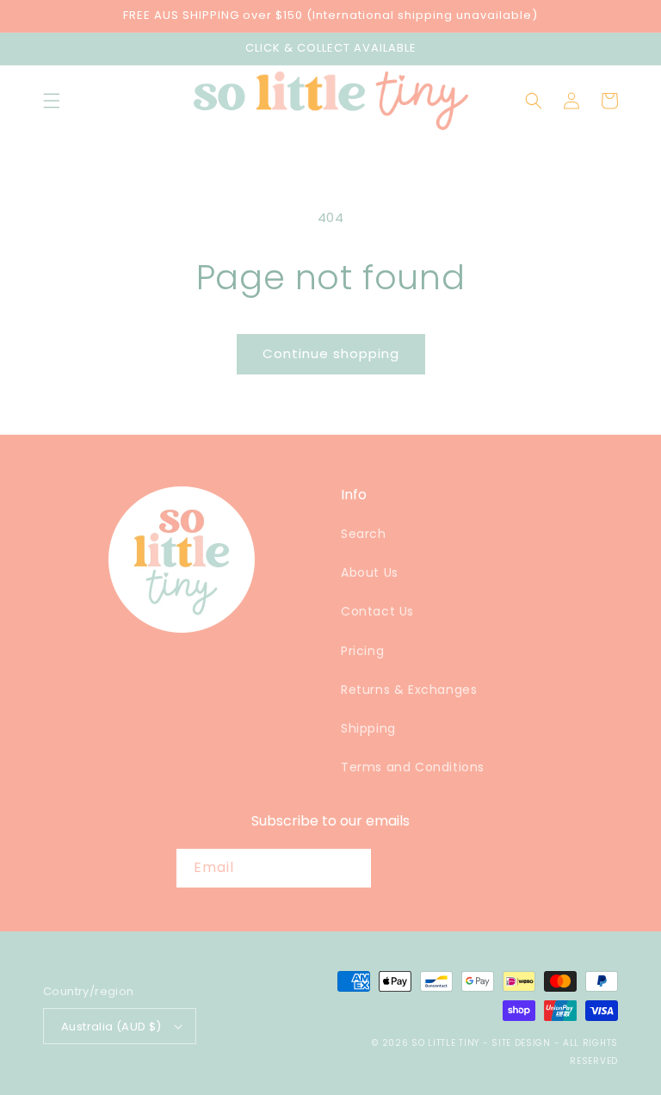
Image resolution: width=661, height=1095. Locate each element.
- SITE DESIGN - (523, 1042)
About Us (369, 572)
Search (363, 533)
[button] (52, 101)
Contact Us (377, 611)
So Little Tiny (445, 1042)
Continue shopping (331, 353)
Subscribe (433, 868)
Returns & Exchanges (409, 689)
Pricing (362, 650)
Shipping (368, 728)
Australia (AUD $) (111, 1026)
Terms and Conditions (413, 767)
